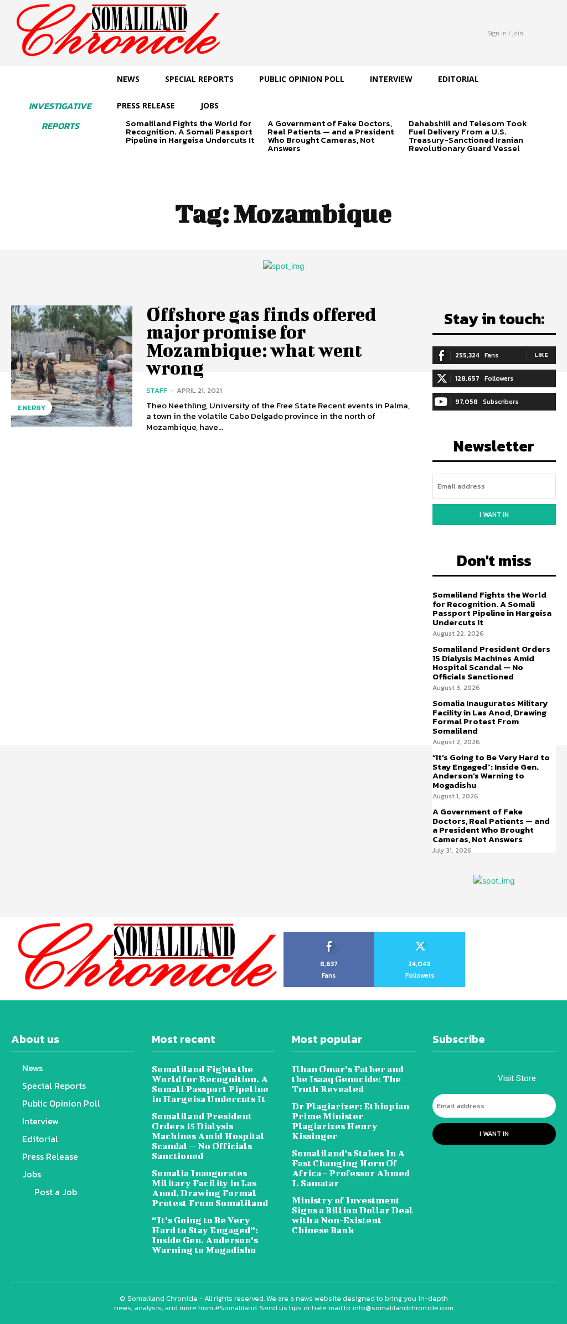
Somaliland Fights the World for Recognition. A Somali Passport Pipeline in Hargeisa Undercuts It (190, 131)
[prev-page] (133, 159)
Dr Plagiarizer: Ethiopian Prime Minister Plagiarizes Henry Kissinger (350, 1120)
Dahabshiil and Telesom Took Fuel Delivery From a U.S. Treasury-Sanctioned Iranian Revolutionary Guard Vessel (468, 135)
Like (541, 354)
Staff (156, 390)
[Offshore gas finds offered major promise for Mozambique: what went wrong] (71, 366)
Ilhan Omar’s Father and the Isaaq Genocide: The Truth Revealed (348, 1078)
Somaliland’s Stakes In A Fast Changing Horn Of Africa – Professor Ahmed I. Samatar (351, 1168)
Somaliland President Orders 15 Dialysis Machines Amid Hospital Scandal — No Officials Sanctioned (491, 662)
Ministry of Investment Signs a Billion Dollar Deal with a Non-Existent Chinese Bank (352, 1215)
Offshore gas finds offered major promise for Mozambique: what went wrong (261, 341)
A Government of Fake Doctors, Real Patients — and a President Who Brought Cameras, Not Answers (330, 135)
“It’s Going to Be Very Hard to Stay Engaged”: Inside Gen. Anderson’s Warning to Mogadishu (491, 771)
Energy (31, 408)
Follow (420, 935)
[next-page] (150, 159)
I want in (494, 515)
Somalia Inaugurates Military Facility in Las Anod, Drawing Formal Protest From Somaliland (490, 717)
